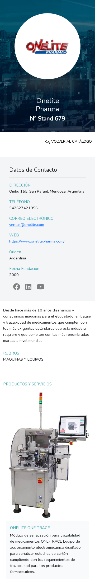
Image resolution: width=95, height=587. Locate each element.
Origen (15, 252)
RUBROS (11, 353)
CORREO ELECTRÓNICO (31, 218)
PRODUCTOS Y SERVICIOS (27, 384)
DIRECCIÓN (20, 185)
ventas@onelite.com (26, 224)
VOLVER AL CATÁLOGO (71, 141)
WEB (14, 235)
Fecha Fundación (24, 268)
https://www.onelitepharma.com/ (36, 241)
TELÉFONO (19, 201)
